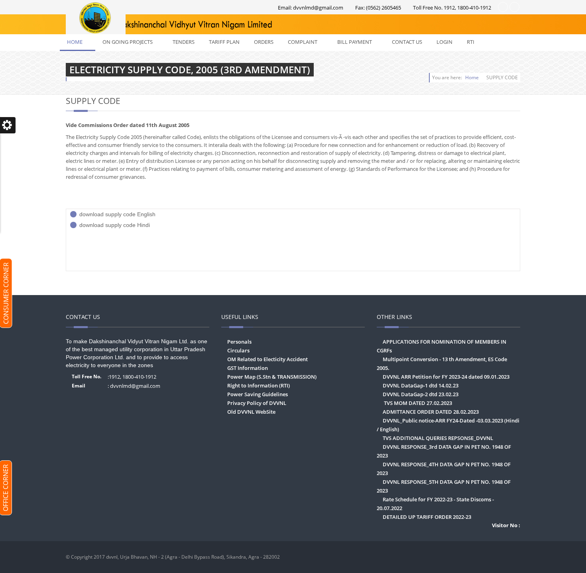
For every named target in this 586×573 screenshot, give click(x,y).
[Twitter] (497, 557)
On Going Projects (132, 41)
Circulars (238, 350)
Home (79, 41)
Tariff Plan (224, 41)
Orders (263, 41)
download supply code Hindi (114, 225)
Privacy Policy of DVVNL (256, 403)
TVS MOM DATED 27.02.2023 (417, 403)
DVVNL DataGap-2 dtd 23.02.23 (420, 394)
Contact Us (407, 41)
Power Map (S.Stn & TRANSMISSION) (272, 376)
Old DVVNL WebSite (251, 411)
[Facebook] (512, 557)
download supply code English (117, 214)
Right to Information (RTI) (258, 385)
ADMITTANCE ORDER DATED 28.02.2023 (431, 411)
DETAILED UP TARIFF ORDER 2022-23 (427, 516)
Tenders (184, 41)
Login (444, 41)
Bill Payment (359, 41)
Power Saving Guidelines (257, 394)
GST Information (247, 368)
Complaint (307, 41)
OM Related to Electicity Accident (267, 359)
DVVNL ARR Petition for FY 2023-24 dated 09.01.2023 (446, 376)
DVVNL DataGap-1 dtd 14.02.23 (420, 385)
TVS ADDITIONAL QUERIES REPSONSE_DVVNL (438, 438)
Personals (239, 341)
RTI (475, 41)
